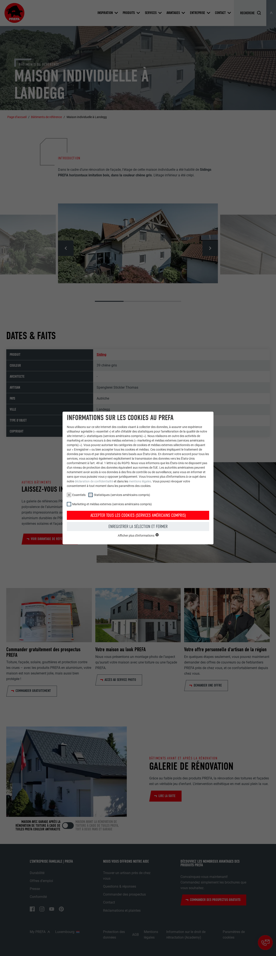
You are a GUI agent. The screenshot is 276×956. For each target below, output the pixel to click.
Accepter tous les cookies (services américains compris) (138, 515)
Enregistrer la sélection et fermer (138, 526)
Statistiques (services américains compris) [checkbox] (122, 495)
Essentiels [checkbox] (79, 495)
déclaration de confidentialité (94, 481)
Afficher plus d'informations (136, 535)
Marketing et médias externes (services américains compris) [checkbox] (112, 504)
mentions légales (140, 481)
